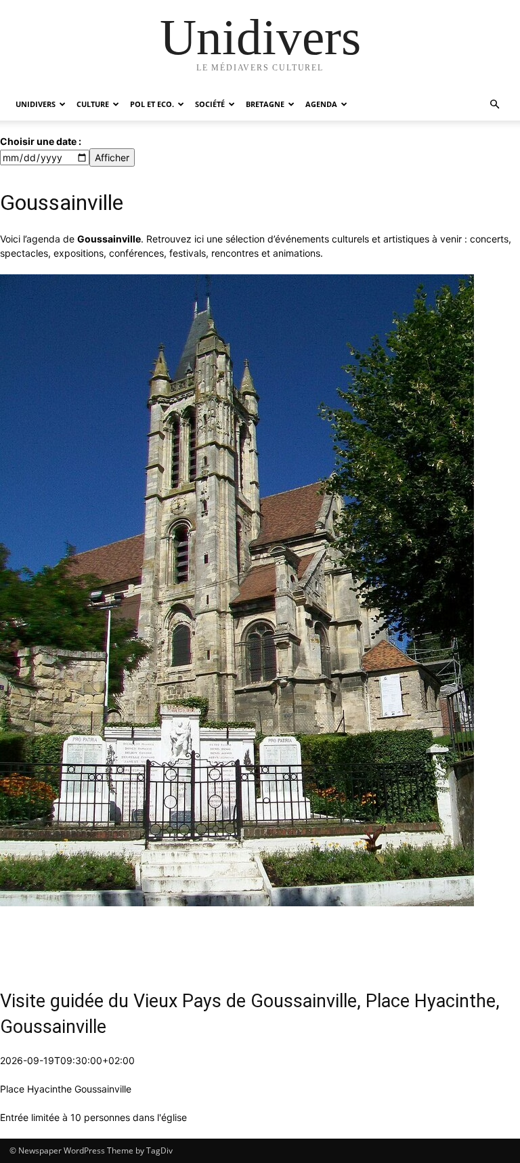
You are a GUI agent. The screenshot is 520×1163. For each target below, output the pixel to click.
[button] (494, 104)
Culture (93, 104)
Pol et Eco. (152, 104)
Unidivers (36, 104)
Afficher (112, 157)
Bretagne (265, 104)
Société (210, 104)
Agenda (321, 104)
